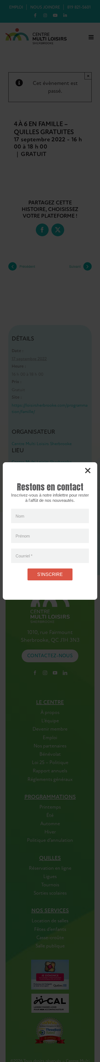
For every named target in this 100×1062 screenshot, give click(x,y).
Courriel (24, 556)
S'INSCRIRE (50, 574)
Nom (20, 516)
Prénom (23, 536)
